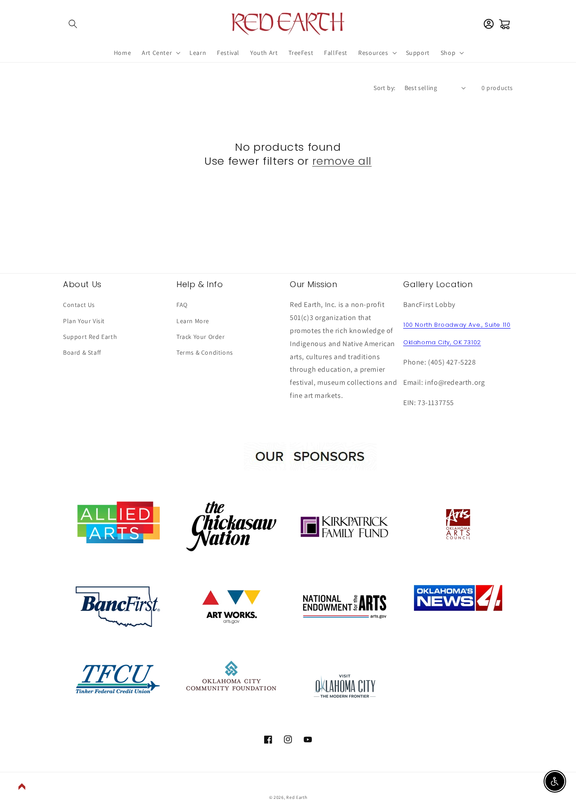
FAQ (182, 305)
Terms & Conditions (204, 352)
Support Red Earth (90, 337)
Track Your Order (200, 337)
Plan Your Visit (84, 321)
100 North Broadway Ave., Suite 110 (456, 324)
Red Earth (296, 797)
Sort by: (384, 88)
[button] (73, 24)
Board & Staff (82, 352)
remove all (342, 161)
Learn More (192, 321)
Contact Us (79, 305)
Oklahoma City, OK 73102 (442, 342)
